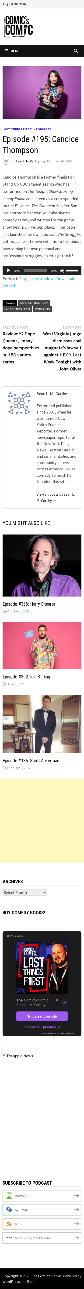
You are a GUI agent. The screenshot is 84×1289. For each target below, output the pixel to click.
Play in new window (36, 278)
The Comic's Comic (46, 1276)
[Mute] (62, 270)
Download (65, 278)
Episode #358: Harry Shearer (29, 604)
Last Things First (17, 309)
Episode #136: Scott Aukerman (31, 760)
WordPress (11, 1281)
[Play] (8, 270)
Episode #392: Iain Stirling (26, 677)
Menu (15, 50)
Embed (9, 286)
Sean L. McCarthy (27, 161)
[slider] (72, 270)
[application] (42, 270)
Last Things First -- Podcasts (27, 129)
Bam (31, 1281)
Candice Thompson (34, 302)
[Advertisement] (42, 821)
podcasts (42, 309)
